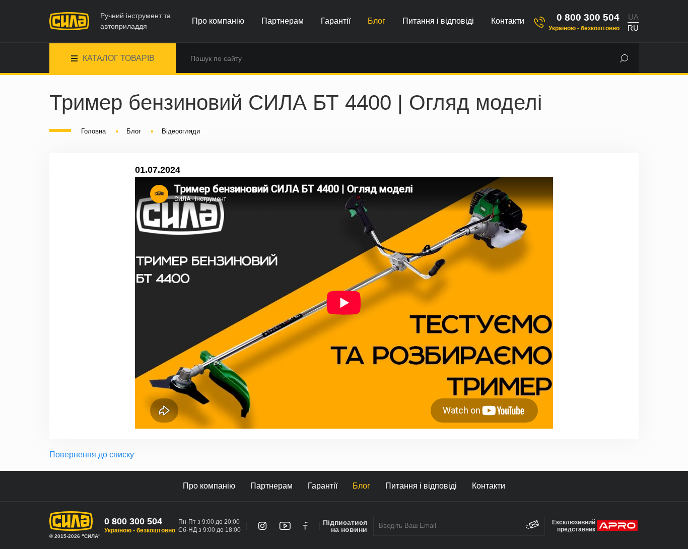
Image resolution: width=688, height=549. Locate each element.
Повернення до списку (91, 454)
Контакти (507, 21)
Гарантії (336, 21)
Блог (376, 21)
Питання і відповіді (438, 21)
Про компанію (218, 21)
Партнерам (282, 21)
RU (633, 28)
